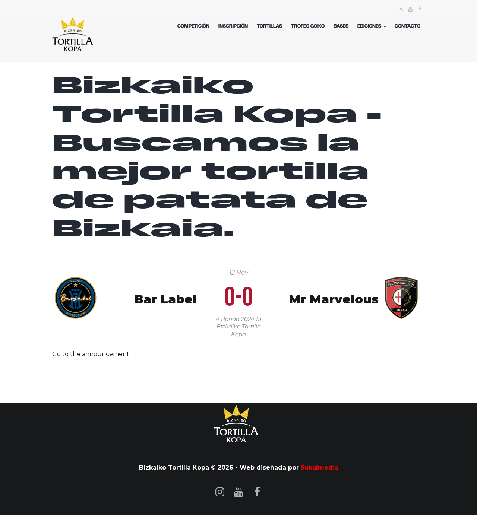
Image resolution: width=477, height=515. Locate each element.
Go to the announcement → (94, 353)
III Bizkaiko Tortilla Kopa (239, 327)
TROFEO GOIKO (308, 26)
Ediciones (369, 26)
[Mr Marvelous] (401, 280)
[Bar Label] (75, 280)
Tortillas (269, 26)
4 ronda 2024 (235, 319)
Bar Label (165, 299)
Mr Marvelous (334, 299)
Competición (193, 26)
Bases (341, 26)
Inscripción (233, 26)
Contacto (407, 26)
